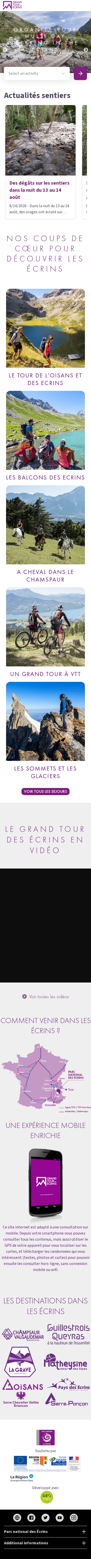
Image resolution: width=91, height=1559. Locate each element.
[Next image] (86, 42)
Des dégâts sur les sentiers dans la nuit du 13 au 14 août (39, 190)
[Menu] (85, 6)
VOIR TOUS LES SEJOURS (45, 791)
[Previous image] (5, 42)
